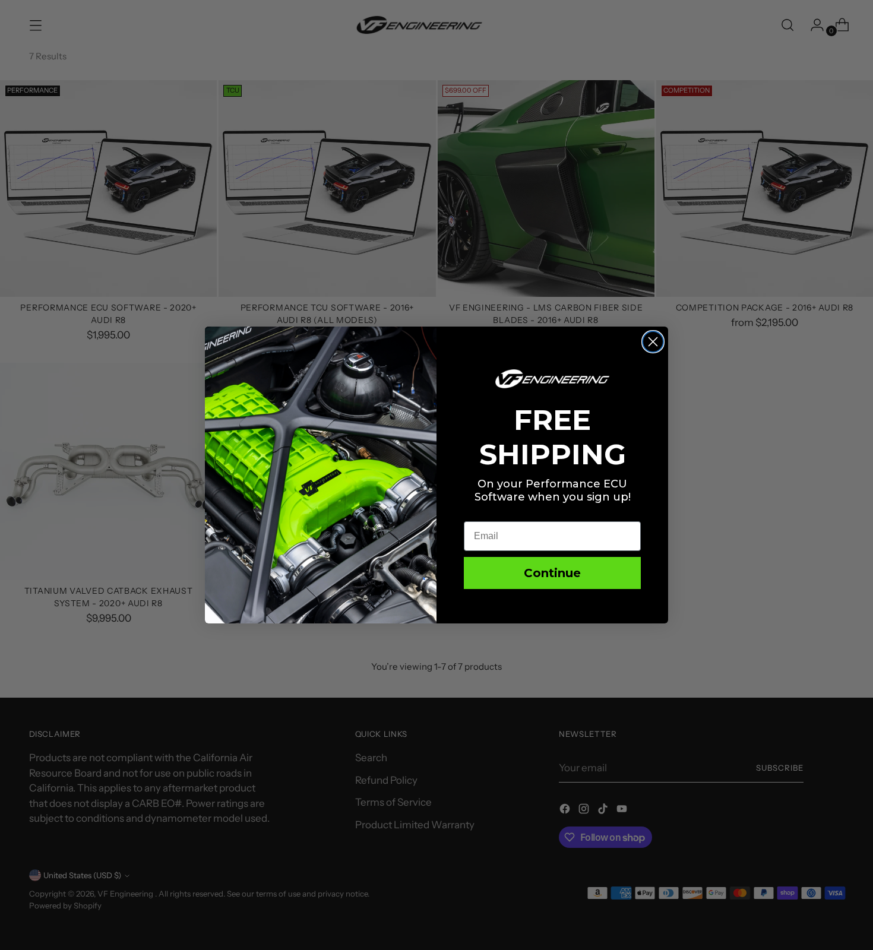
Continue (552, 573)
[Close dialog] (653, 341)
